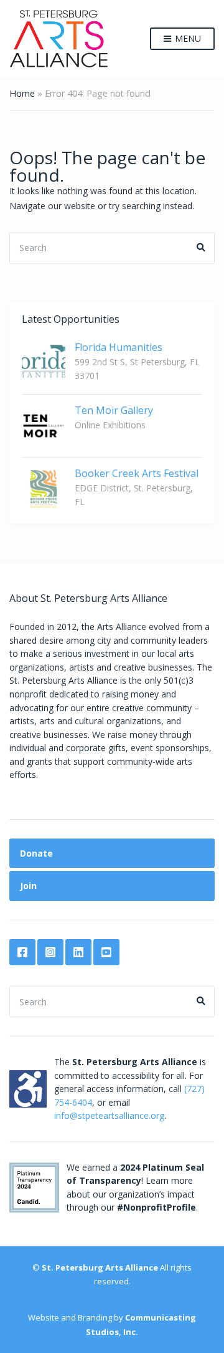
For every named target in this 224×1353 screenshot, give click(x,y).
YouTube (106, 952)
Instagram (50, 952)
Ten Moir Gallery (114, 410)
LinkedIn (78, 952)
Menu (186, 38)
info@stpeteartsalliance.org (109, 1115)
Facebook (22, 952)
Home (22, 93)
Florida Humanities (118, 347)
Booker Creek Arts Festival (136, 473)
